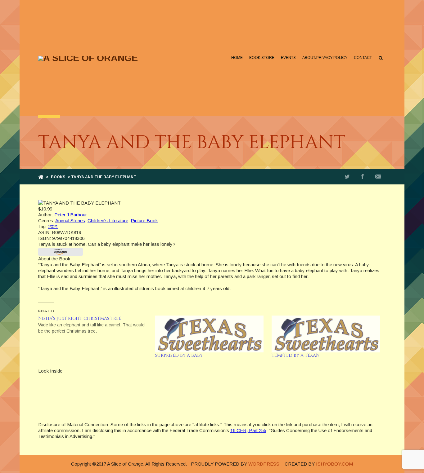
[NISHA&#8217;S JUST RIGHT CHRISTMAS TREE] (96, 325)
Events (288, 57)
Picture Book (144, 220)
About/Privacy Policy (324, 57)
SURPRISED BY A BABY (179, 355)
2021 (53, 226)
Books (58, 177)
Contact (363, 57)
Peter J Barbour (70, 214)
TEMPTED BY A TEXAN (296, 355)
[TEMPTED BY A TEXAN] (327, 334)
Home (237, 57)
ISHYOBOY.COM (334, 463)
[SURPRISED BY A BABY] (210, 334)
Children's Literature (108, 220)
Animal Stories (70, 220)
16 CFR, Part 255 (248, 430)
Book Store (261, 57)
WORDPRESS (263, 463)
